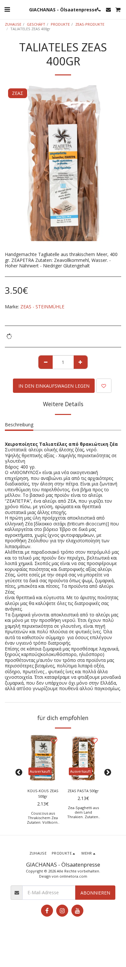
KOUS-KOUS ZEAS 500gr (42, 793)
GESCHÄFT (36, 24)
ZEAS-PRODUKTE (89, 24)
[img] (43, 757)
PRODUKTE (60, 24)
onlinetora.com (73, 876)
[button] (7, 9)
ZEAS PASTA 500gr (83, 790)
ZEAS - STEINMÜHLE (42, 306)
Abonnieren (95, 893)
